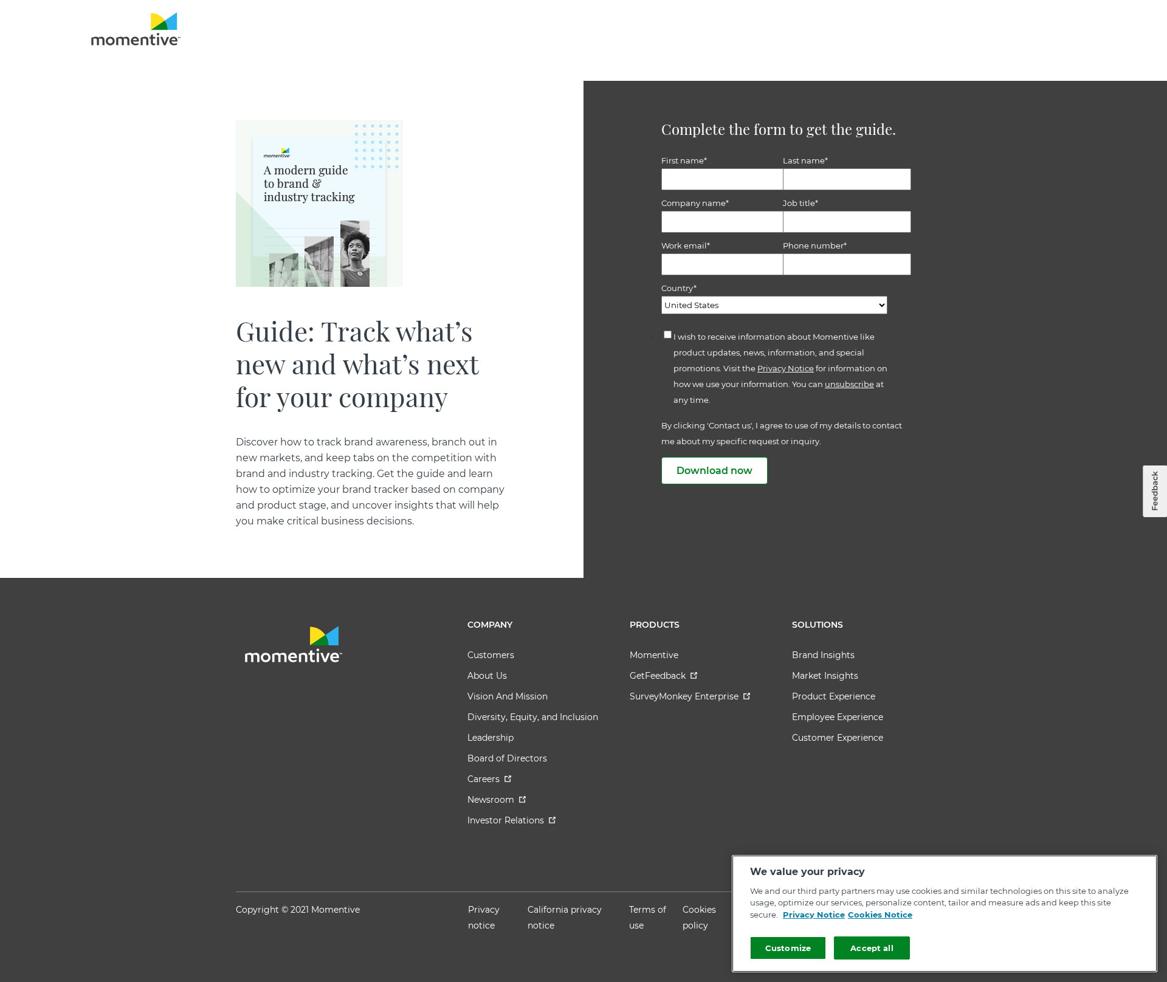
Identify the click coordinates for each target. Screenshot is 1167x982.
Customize (788, 948)
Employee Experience (837, 717)
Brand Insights (823, 655)
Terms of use (647, 917)
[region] (944, 913)
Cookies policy (699, 917)
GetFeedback (658, 675)
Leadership (490, 737)
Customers (490, 655)
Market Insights (825, 675)
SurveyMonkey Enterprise (684, 696)
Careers (483, 779)
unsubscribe (849, 384)
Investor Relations (505, 820)
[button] (1155, 491)
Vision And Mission (507, 696)
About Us (487, 675)
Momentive (654, 655)
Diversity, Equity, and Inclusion (532, 717)
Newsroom (490, 799)
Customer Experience (837, 737)
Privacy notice (484, 917)
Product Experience (833, 696)
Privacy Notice (785, 368)
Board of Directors (507, 758)
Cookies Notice (880, 914)
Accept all (871, 948)
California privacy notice (565, 917)
